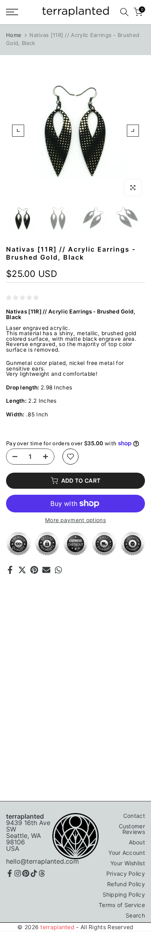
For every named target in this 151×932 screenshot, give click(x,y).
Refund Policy (126, 884)
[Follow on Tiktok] (33, 873)
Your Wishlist (127, 863)
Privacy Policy (125, 873)
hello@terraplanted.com (42, 861)
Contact (134, 815)
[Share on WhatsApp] (58, 570)
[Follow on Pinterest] (25, 873)
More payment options (75, 520)
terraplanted (57, 927)
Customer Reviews (132, 829)
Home (13, 35)
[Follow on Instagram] (17, 873)
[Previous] (18, 131)
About (137, 842)
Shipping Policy (124, 894)
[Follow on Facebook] (9, 873)
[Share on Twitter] (22, 570)
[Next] (133, 131)
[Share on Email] (46, 570)
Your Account (126, 852)
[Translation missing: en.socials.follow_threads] (42, 873)
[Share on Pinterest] (34, 570)
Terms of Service (122, 904)
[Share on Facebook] (10, 570)
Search (135, 915)
